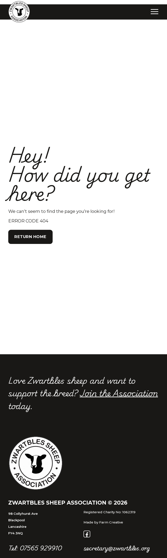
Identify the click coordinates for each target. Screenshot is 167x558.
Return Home (30, 236)
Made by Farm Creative (103, 522)
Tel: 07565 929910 (35, 547)
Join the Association (119, 392)
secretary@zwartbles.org (117, 547)
